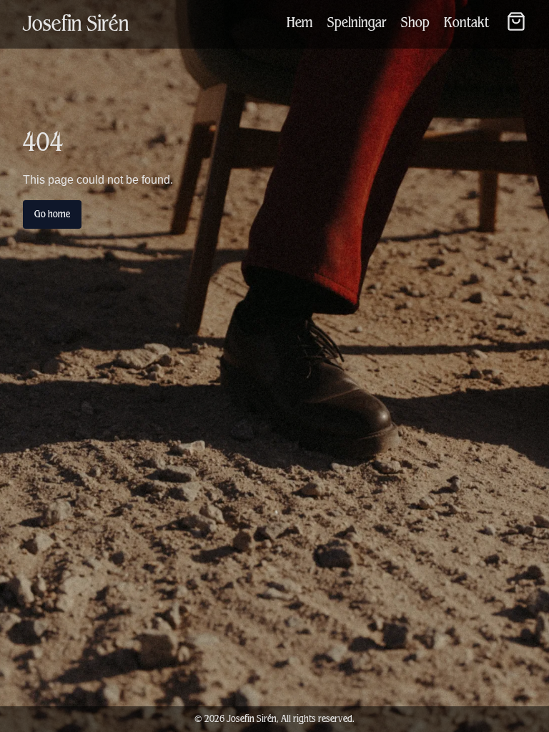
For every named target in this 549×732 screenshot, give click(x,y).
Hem (300, 22)
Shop (415, 22)
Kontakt (466, 22)
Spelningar (357, 22)
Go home (52, 214)
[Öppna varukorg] (516, 21)
